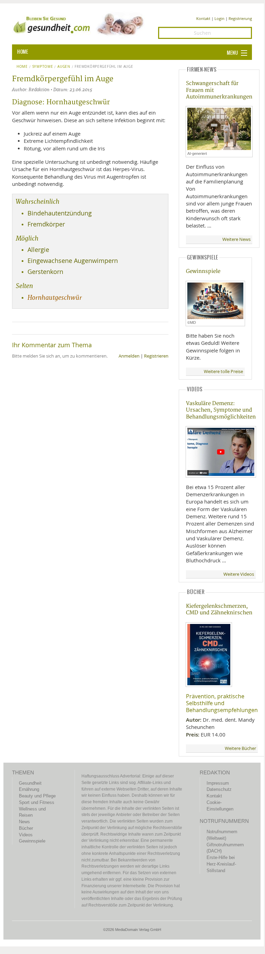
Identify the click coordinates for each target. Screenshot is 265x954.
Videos (26, 834)
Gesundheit (30, 783)
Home (22, 66)
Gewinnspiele (203, 271)
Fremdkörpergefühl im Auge (104, 66)
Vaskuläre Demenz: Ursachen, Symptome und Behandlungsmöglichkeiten (221, 410)
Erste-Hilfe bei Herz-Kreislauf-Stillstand (221, 864)
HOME (22, 52)
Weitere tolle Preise (223, 371)
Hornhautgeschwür (54, 297)
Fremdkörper (46, 224)
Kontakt (203, 18)
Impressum (218, 783)
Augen (63, 66)
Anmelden (129, 356)
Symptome (42, 66)
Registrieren (156, 356)
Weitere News (236, 239)
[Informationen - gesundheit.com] (80, 24)
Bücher (26, 828)
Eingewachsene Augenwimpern (72, 261)
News (24, 821)
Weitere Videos (238, 574)
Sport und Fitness (36, 802)
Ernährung (29, 789)
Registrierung (240, 18)
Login (219, 18)
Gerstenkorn (45, 272)
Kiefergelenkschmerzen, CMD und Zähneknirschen (219, 609)
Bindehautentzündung (59, 213)
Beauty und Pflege (37, 795)
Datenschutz (219, 789)
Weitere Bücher (240, 748)
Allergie (38, 250)
